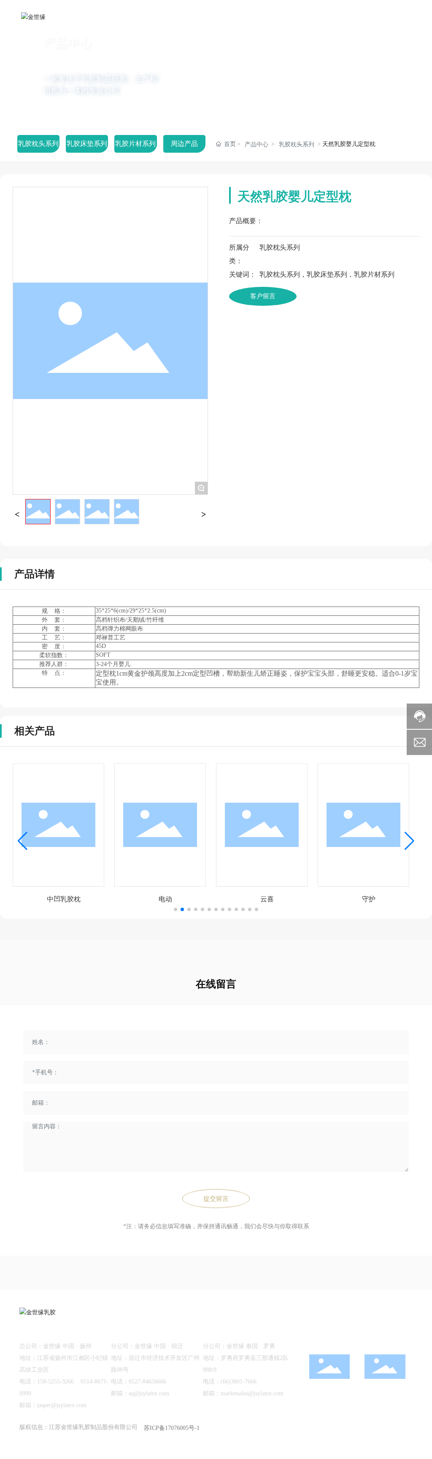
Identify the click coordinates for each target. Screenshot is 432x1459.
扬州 (381, 1427)
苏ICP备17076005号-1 (172, 1428)
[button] (47, 103)
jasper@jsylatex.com (61, 1405)
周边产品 (184, 143)
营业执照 (401, 1440)
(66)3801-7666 (238, 1381)
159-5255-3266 (55, 1381)
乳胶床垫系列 (87, 143)
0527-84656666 (147, 1381)
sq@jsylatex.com (149, 1393)
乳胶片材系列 (135, 143)
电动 (165, 899)
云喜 (267, 899)
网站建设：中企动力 (345, 1427)
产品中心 (256, 144)
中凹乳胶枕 (64, 899)
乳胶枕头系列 (38, 143)
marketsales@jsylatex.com (252, 1393)
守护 (368, 899)
